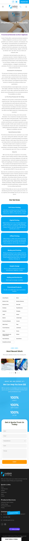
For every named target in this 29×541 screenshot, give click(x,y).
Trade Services (4, 488)
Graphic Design (4, 504)
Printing (2, 507)
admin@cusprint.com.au (8, 520)
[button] (26, 7)
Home (2, 487)
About (2, 494)
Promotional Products (6, 505)
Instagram (5, 524)
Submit (14, 461)
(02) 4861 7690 (6, 517)
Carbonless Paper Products (7, 502)
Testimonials (4, 492)
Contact (3, 496)
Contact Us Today (13, 512)
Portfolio (3, 490)
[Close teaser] (22, 537)
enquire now (24, 1)
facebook (2, 524)
